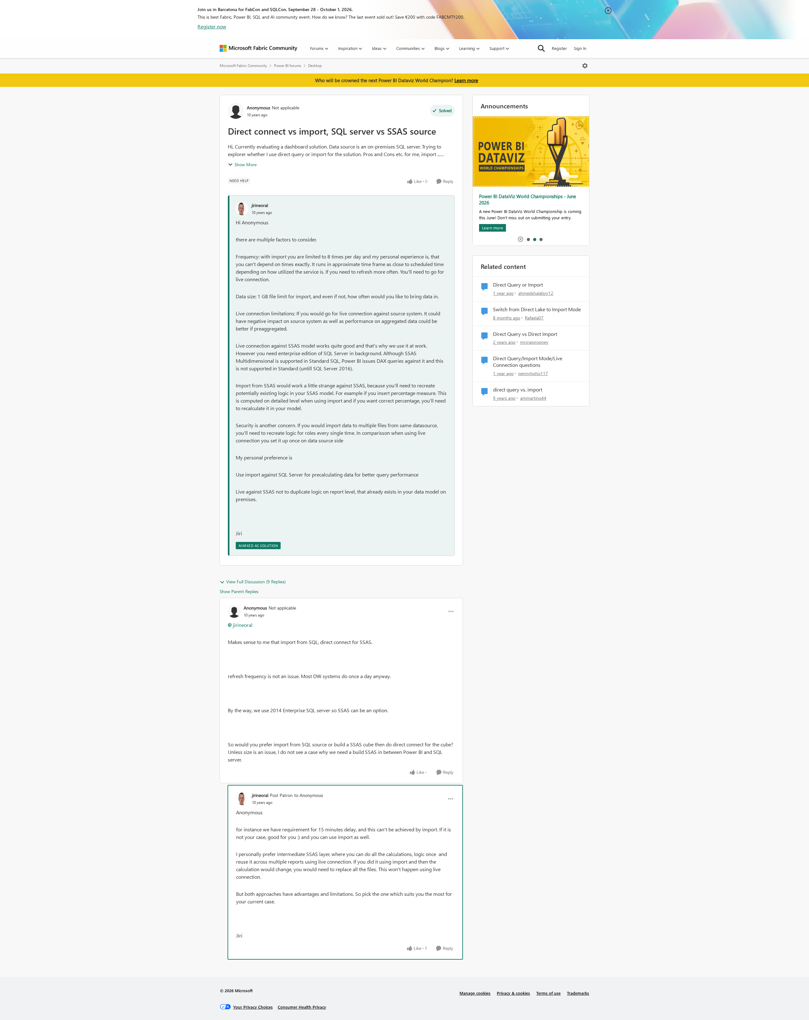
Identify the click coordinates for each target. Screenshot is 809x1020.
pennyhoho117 (533, 373)
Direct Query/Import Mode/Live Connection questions (527, 361)
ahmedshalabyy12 (535, 293)
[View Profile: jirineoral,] (242, 209)
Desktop (315, 65)
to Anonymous (308, 795)
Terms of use (548, 993)
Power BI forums (287, 65)
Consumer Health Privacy (302, 1007)
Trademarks (578, 993)
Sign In (580, 48)
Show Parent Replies (239, 591)
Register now (212, 26)
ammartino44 (533, 398)
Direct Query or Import (518, 285)
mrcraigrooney (534, 342)
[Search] (541, 48)
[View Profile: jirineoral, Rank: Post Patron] (242, 798)
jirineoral (260, 205)
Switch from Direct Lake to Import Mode (537, 309)
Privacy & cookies (513, 993)
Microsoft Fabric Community (243, 65)
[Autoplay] (520, 239)
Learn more (466, 80)
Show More (245, 164)
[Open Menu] (585, 65)
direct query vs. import (517, 389)
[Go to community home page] (258, 48)
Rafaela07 (534, 318)
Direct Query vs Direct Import (525, 334)
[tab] (528, 239)
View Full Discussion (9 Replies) (256, 582)
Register (559, 48)
